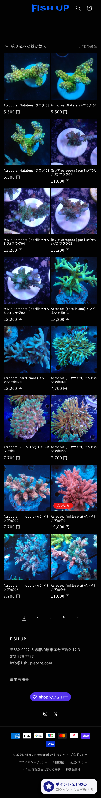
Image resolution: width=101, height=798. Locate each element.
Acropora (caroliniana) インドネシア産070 (26, 380)
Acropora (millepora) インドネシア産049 (73, 587)
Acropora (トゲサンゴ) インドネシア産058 (74, 449)
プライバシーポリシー (33, 762)
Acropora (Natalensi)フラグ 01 (27, 170)
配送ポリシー (79, 762)
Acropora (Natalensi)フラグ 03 (27, 105)
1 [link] (24, 617)
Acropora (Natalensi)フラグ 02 (74, 105)
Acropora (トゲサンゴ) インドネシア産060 (74, 380)
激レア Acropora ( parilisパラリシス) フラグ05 (74, 172)
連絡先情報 (73, 769)
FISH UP (30, 754)
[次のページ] (77, 617)
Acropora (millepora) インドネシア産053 (73, 518)
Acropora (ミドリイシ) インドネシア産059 (27, 449)
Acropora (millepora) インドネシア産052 (26, 587)
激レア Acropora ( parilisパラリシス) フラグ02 (27, 310)
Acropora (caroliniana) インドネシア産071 (73, 310)
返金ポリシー (79, 754)
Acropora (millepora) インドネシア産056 (26, 518)
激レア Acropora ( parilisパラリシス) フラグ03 (74, 241)
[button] (9, 8)
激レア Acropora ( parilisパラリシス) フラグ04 (27, 241)
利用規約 (59, 762)
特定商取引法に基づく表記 (43, 769)
